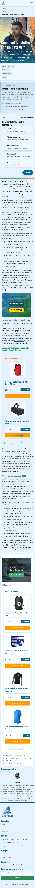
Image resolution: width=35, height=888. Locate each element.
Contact (3, 854)
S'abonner (17, 878)
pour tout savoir (18, 341)
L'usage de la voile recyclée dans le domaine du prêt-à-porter (17, 759)
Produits (3, 828)
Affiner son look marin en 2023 (12, 763)
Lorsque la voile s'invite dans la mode (14, 755)
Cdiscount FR (25, 390)
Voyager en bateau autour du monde (11, 846)
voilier (4, 486)
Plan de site (4, 831)
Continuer (28, 172)
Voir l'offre (16, 310)
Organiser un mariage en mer (9, 842)
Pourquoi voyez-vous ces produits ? (14, 443)
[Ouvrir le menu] (31, 3)
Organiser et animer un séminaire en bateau (14, 839)
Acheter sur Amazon (17, 396)
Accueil (4, 9)
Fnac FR (27, 735)
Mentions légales (6, 857)
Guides (4, 12)
